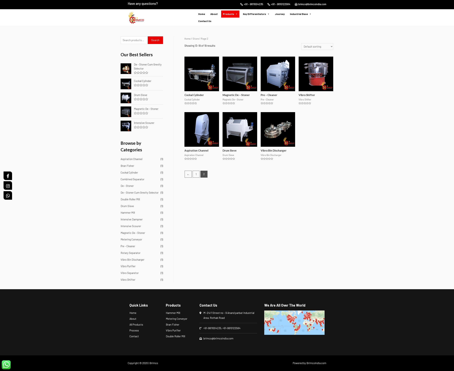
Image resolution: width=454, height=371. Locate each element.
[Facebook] (8, 175)
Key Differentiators (254, 13)
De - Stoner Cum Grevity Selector (140, 192)
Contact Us (204, 21)
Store (196, 38)
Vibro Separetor (130, 272)
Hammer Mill (128, 212)
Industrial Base (299, 13)
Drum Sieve (127, 206)
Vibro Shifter (128, 279)
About (214, 13)
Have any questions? (143, 3)
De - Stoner (127, 185)
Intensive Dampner (132, 219)
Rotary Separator (130, 252)
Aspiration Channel (131, 159)
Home (201, 13)
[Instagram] (8, 185)
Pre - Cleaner (128, 246)
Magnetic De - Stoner (133, 232)
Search (155, 40)
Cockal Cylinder (129, 172)
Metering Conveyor (131, 239)
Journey (280, 13)
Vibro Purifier (128, 266)
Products (228, 13)
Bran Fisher (127, 165)
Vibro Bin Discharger (132, 259)
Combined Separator (132, 179)
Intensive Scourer (131, 226)
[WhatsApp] (8, 195)
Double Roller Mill (130, 199)
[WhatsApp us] (6, 364)
